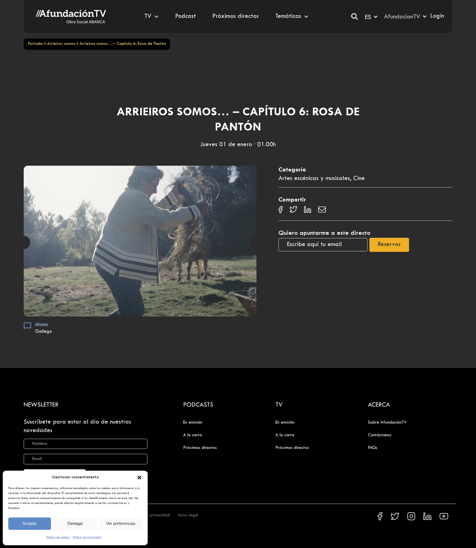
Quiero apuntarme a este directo (324, 233)
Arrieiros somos (61, 44)
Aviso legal (188, 515)
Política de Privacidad (87, 537)
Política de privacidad (149, 515)
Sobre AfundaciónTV (387, 422)
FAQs (372, 448)
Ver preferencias (121, 523)
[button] (139, 477)
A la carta (192, 435)
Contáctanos (379, 435)
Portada (35, 44)
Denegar (75, 523)
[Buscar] (354, 16)
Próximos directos (200, 448)
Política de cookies (58, 537)
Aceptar (30, 523)
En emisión (192, 422)
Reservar (389, 244)
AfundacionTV (402, 17)
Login (437, 16)
